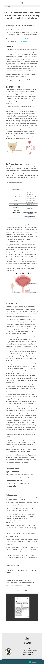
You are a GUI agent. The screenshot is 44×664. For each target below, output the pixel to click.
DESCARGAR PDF (22, 625)
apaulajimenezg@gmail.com (24, 41)
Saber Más (34, 662)
